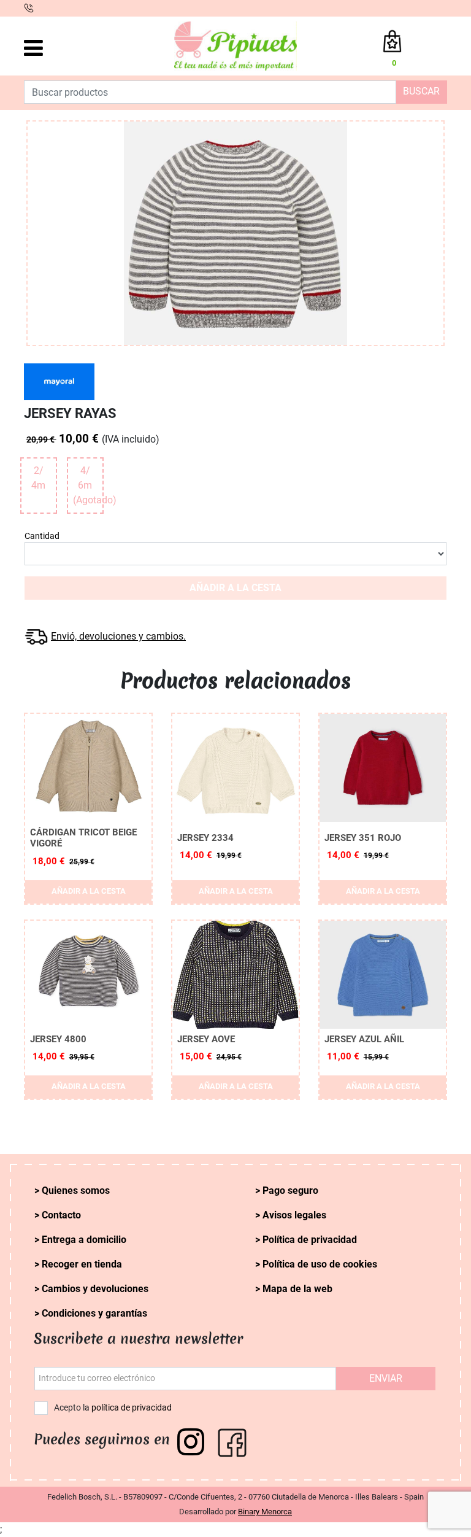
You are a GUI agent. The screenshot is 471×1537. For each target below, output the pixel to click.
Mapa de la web (297, 1289)
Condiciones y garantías (94, 1313)
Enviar (385, 1378)
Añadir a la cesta (235, 588)
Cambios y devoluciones (95, 1289)
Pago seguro (290, 1190)
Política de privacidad (309, 1239)
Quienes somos (76, 1190)
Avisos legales (294, 1215)
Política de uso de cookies (319, 1264)
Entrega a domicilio (84, 1239)
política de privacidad (131, 1408)
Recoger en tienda (82, 1264)
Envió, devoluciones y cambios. (118, 636)
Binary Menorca (265, 1511)
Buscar (421, 91)
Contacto (61, 1215)
